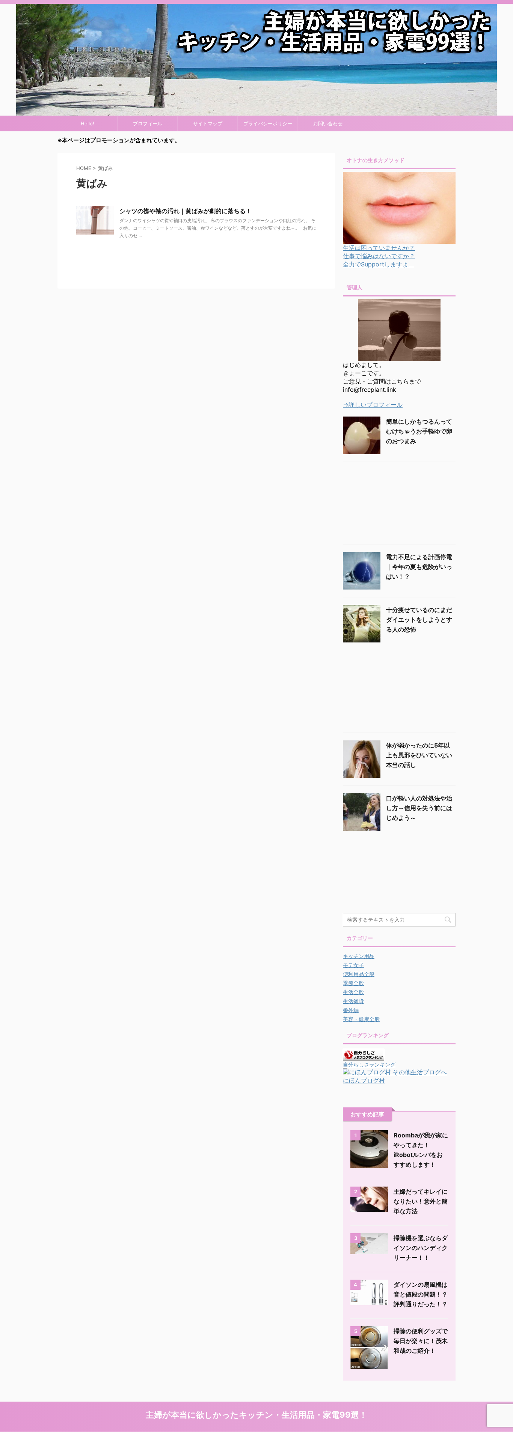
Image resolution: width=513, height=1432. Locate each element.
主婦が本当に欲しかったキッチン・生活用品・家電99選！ (256, 1415)
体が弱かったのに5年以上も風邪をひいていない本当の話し (419, 755)
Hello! (87, 123)
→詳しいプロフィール (373, 404)
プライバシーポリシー (267, 123)
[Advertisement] (399, 501)
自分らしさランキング (369, 1064)
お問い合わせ (328, 123)
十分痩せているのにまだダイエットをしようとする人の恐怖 (419, 619)
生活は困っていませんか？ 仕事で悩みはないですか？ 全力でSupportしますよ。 (379, 256)
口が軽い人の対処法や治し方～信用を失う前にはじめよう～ (419, 807)
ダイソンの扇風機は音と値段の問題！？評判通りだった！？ (421, 1294)
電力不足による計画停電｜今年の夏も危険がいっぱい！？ (419, 566)
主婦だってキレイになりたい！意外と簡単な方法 (421, 1201)
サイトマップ (207, 123)
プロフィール (147, 123)
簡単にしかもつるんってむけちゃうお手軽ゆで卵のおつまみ (419, 431)
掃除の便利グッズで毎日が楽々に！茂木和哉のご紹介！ (421, 1340)
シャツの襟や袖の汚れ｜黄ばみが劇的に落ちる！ (185, 211)
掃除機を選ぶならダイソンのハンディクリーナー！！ (421, 1247)
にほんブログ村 (364, 1080)
